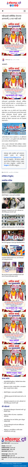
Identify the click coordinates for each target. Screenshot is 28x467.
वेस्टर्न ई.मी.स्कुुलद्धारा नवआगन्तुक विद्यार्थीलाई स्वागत (13, 243)
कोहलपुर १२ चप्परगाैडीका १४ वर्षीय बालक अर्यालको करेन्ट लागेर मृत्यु (13, 430)
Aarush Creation (22, 466)
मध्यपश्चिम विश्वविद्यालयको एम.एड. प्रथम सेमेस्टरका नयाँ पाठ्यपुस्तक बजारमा (13, 258)
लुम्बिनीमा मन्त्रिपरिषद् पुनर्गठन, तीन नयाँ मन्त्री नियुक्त (13, 227)
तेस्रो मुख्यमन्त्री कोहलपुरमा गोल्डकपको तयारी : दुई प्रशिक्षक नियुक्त (14, 410)
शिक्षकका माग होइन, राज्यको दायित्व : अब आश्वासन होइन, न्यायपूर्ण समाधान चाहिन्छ (15, 387)
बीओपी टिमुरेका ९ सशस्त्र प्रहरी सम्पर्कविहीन (11, 195)
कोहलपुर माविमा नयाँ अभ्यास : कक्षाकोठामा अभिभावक (13, 415)
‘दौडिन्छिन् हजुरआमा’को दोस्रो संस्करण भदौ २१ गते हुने (15, 397)
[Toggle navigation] (24, 11)
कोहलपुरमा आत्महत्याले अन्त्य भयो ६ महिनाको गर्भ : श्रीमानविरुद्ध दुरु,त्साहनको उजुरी (13, 211)
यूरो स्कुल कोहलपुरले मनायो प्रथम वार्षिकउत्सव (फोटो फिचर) (14, 425)
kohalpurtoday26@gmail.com (12, 157)
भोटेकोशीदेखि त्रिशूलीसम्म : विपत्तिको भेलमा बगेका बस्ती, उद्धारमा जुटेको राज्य (14, 382)
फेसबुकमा (6, 165)
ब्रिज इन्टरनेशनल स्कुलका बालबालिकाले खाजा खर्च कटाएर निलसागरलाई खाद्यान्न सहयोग (13, 275)
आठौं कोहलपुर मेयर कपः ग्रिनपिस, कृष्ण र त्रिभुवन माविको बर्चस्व (14, 420)
